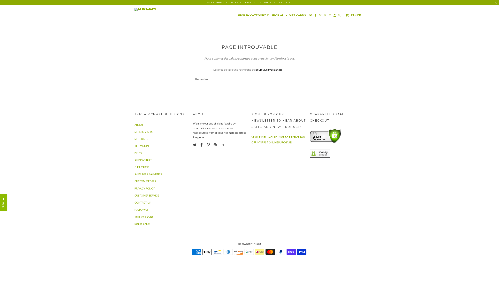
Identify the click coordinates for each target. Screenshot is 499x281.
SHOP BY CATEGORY (253, 15)
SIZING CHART (143, 160)
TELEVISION (141, 146)
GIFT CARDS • (298, 15)
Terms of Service (143, 216)
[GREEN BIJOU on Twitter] (195, 145)
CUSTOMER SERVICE (146, 195)
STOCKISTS (141, 138)
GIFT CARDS (141, 167)
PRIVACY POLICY (144, 188)
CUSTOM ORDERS (145, 181)
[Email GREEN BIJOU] (222, 145)
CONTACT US (142, 202)
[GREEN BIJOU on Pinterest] (209, 145)
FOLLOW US (141, 209)
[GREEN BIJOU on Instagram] (215, 145)
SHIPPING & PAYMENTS (148, 174)
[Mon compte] (335, 16)
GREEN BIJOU (253, 244)
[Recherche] (340, 16)
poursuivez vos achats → (271, 69)
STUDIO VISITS (143, 131)
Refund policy (142, 223)
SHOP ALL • (279, 15)
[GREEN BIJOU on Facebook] (202, 145)
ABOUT (138, 124)
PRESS (138, 153)
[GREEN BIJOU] (153, 9)
